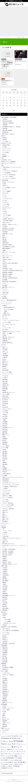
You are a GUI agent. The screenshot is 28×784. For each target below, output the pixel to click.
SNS (2, 165)
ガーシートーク (6, 150)
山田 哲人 (4, 457)
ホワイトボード (5, 523)
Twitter (4, 617)
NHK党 (14, 738)
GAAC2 (3, 135)
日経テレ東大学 (6, 473)
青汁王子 (21, 764)
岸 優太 (4, 420)
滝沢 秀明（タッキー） (8, 427)
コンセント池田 (6, 322)
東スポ (4, 717)
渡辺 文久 (4, 637)
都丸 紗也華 (5, 370)
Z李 (3, 529)
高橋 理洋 (5, 768)
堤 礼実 (4, 296)
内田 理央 (4, 578)
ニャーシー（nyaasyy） (7, 497)
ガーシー (18, 747)
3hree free (4, 736)
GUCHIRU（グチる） (6, 159)
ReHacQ (4, 471)
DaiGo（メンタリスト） (8, 182)
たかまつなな (5, 672)
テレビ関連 (4, 475)
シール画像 (7, 621)
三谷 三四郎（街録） (7, 220)
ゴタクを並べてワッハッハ (9, 482)
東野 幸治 (4, 693)
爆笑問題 (4, 700)
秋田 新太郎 (5, 132)
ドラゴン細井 (5, 204)
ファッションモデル (6, 506)
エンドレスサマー (7, 148)
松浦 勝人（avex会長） (8, 551)
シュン (4, 751)
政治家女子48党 (18, 760)
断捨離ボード (5, 156)
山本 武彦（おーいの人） (10, 623)
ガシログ (3, 344)
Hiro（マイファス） (7, 255)
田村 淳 (15, 762)
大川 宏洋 (4, 226)
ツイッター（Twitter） (8, 176)
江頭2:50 (4, 696)
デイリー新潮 (5, 709)
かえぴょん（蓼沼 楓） (8, 508)
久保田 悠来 (5, 575)
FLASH (4, 706)
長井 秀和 (4, 661)
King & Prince (5, 397)
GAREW (4, 305)
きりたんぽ (5, 193)
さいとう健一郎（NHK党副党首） (11, 630)
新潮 (3, 715)
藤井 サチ (4, 516)
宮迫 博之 (4, 685)
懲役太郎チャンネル (7, 233)
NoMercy (4, 137)
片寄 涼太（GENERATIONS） (10, 278)
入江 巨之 (4, 540)
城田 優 (4, 582)
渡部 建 (4, 698)
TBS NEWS (5, 481)
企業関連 (3, 527)
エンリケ (4, 189)
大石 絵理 (4, 350)
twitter (11, 741)
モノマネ (3, 525)
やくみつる (5, 375)
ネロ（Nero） (6, 501)
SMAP (4, 405)
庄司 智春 (4, 689)
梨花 (3, 514)
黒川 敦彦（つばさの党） (8, 643)
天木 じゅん (5, 351)
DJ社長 (4, 183)
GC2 (2, 158)
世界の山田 (5, 292)
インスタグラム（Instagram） (10, 170)
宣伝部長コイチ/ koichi (8, 228)
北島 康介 (4, 451)
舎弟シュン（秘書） (7, 333)
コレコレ (4, 194)
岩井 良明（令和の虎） (8, 230)
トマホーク (5, 202)
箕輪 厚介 (4, 556)
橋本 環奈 (4, 597)
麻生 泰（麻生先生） (7, 342)
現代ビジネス (5, 719)
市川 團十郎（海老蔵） (8, 667)
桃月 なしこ (5, 361)
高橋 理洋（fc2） (6, 338)
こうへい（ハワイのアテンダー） (11, 320)
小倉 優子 (4, 353)
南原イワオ (5, 541)
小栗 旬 (4, 584)
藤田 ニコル (5, 517)
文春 (3, 713)
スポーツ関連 (4, 447)
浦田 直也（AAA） (7, 276)
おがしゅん (7, 744)
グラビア (3, 346)
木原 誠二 (4, 654)
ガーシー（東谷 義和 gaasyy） (9, 300)
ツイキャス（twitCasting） (9, 174)
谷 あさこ (4, 368)
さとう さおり (6, 632)
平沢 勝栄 (4, 650)
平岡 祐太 (4, 589)
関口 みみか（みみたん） (8, 134)
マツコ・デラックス (7, 374)
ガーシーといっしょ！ (7, 301)
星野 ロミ (4, 237)
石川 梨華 (4, 285)
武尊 (3, 460)
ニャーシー (22, 753)
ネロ (4, 755)
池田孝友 (4, 241)
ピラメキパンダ (6, 490)
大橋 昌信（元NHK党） (8, 123)
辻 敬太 (4, 335)
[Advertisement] (14, 21)
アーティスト (4, 254)
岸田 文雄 (4, 648)
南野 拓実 (4, 453)
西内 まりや (5, 519)
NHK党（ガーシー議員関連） (8, 161)
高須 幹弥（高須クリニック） (10, 564)
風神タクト (6, 313)
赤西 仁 (4, 436)
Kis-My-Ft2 (5, 399)
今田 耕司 (4, 680)
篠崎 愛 (4, 366)
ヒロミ (4, 676)
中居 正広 (4, 414)
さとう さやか (6, 634)
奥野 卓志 (4, 647)
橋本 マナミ (5, 362)
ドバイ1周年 (5, 152)
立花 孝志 (4, 641)
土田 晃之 (4, 683)
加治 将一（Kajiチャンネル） (9, 224)
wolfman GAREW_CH (9, 307)
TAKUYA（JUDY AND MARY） (10, 263)
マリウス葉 (5, 412)
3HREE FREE (6, 145)
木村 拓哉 (4, 423)
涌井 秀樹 (4, 464)
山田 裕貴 (4, 586)
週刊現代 (4, 726)
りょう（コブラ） (7, 327)
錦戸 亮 (4, 440)
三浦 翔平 (4, 571)
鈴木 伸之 (4, 606)
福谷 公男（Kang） (7, 554)
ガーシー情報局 (6, 191)
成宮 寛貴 (4, 593)
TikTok (4, 615)
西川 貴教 (4, 279)
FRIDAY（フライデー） (8, 708)
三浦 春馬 (4, 569)
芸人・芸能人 (4, 671)
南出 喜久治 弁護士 (7, 121)
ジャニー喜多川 (5, 445)
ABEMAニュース (6, 469)
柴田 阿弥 (4, 298)
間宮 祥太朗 (5, 608)
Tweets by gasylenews (7, 773)
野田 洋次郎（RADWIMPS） (9, 281)
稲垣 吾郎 (4, 431)
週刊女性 (4, 724)
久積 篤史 (4, 119)
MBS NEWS (5, 479)
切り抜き (3, 612)
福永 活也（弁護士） (7, 244)
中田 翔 (4, 449)
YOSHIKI (4, 266)
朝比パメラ (5, 512)
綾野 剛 (4, 604)
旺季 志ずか (5, 669)
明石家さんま (5, 691)
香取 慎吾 (4, 444)
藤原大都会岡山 (6, 248)
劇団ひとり (5, 682)
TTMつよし (5, 185)
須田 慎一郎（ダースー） (8, 392)
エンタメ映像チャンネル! (8, 187)
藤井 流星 (4, 433)
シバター (4, 196)
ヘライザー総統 (6, 215)
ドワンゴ (4, 534)
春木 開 (4, 239)
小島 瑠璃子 (5, 355)
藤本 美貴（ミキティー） (8, 287)
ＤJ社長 (11, 768)
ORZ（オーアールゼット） (8, 163)
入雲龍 (5, 311)
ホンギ (4, 732)
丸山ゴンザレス (6, 222)
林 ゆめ (4, 359)
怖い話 (4, 154)
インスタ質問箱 (6, 172)
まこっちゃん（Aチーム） (9, 324)
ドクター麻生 (14, 753)
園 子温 (4, 665)
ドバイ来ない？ (6, 141)
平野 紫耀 (4, 421)
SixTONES (5, 403)
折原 (3, 235)
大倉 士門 (4, 510)
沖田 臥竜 (4, 383)
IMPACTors (5, 396)
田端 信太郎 (5, 242)
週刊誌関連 (4, 704)
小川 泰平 (4, 377)
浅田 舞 (4, 462)
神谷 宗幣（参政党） (7, 130)
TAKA (3, 261)
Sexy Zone (5, 401)
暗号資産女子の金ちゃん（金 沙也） (11, 126)
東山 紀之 (4, 425)
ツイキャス (6, 753)
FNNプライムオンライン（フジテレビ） (12, 477)
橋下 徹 (4, 656)
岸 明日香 (4, 357)
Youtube (4, 169)
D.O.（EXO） (5, 730)
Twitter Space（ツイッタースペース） (12, 167)
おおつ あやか (6, 628)
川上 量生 (11, 760)
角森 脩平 (4, 560)
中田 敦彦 (4, 678)
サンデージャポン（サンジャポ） (11, 484)
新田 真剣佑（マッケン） (8, 595)
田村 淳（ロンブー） (7, 702)
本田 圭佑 (4, 458)
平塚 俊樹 (4, 124)
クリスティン (5, 290)
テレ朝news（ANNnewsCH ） (10, 486)
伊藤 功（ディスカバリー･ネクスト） (12, 538)
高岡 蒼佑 (4, 610)
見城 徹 (4, 558)
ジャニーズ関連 (5, 394)
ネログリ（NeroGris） (8, 503)
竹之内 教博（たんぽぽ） (8, 246)
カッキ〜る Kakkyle (9, 309)
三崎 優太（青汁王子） (8, 218)
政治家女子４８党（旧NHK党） (9, 626)
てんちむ (4, 200)
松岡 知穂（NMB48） (7, 272)
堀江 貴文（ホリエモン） (8, 543)
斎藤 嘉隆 (4, 652)
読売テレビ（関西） (7, 495)
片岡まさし (5, 639)
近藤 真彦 (4, 438)
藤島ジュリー (5, 434)
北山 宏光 (4, 416)
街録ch (4, 250)
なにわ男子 (5, 410)
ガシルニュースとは (20, 37)
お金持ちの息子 (6, 314)
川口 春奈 (4, 588)
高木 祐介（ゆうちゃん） (8, 337)
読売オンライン (6, 722)
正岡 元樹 (4, 128)
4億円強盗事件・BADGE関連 (8, 117)
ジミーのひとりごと (7, 198)
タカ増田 (4, 532)
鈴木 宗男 (4, 660)
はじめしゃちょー (7, 207)
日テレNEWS (5, 493)
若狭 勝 (4, 390)
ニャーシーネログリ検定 (7, 505)
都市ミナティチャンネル (8, 252)
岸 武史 (4, 711)
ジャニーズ (22, 751)
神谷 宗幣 (4, 658)
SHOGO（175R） (7, 259)
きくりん (4, 316)
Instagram (4, 613)
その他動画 (4, 468)
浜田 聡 (4, 636)
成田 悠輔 (4, 379)
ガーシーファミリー (6, 303)
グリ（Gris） (5, 499)
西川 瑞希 (4, 521)
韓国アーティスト (5, 728)
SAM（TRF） (6, 257)
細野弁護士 (5, 388)
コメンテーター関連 (6, 372)
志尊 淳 (4, 591)
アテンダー (4, 289)
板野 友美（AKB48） (7, 274)
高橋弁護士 (5, 340)
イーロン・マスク (7, 530)
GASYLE (15, 736)
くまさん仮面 (7, 619)
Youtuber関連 (4, 180)
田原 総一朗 (5, 385)
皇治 (3, 466)
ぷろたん (4, 213)
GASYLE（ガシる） (6, 143)
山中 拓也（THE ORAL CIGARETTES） (12, 270)
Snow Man (5, 407)
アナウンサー (4, 294)
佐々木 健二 (5, 329)
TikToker (4, 139)
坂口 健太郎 (5, 580)
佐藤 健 (4, 576)
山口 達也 (4, 418)
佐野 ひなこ (5, 348)
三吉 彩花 (4, 567)
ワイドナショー (6, 492)
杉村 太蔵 (4, 381)
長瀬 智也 (4, 442)
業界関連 (3, 663)
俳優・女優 (4, 565)
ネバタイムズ (5, 206)
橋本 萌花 (4, 364)
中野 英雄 (4, 573)
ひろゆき (4, 211)
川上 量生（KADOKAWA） (9, 549)
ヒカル (4, 209)
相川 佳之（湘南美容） (8, 552)
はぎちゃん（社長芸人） (8, 674)
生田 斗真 (4, 429)
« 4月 (13, 110)
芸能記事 (4, 720)
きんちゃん (5, 318)
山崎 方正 (4, 687)
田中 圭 (4, 601)
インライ (24, 744)
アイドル (3, 283)
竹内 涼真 (4, 602)
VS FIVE (4, 147)
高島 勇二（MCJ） (7, 562)
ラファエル (5, 217)
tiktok (19, 738)
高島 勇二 (10, 766)
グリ (14, 749)
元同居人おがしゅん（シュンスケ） (11, 331)
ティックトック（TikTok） (9, 178)
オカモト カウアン (7, 409)
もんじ (4, 325)
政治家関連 (4, 645)
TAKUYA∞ (5, 265)
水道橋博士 (5, 695)
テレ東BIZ (5, 488)
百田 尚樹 (4, 386)
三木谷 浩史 (5, 536)
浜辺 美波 (4, 599)
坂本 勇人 (4, 455)
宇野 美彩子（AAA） (7, 268)
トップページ (6, 37)
